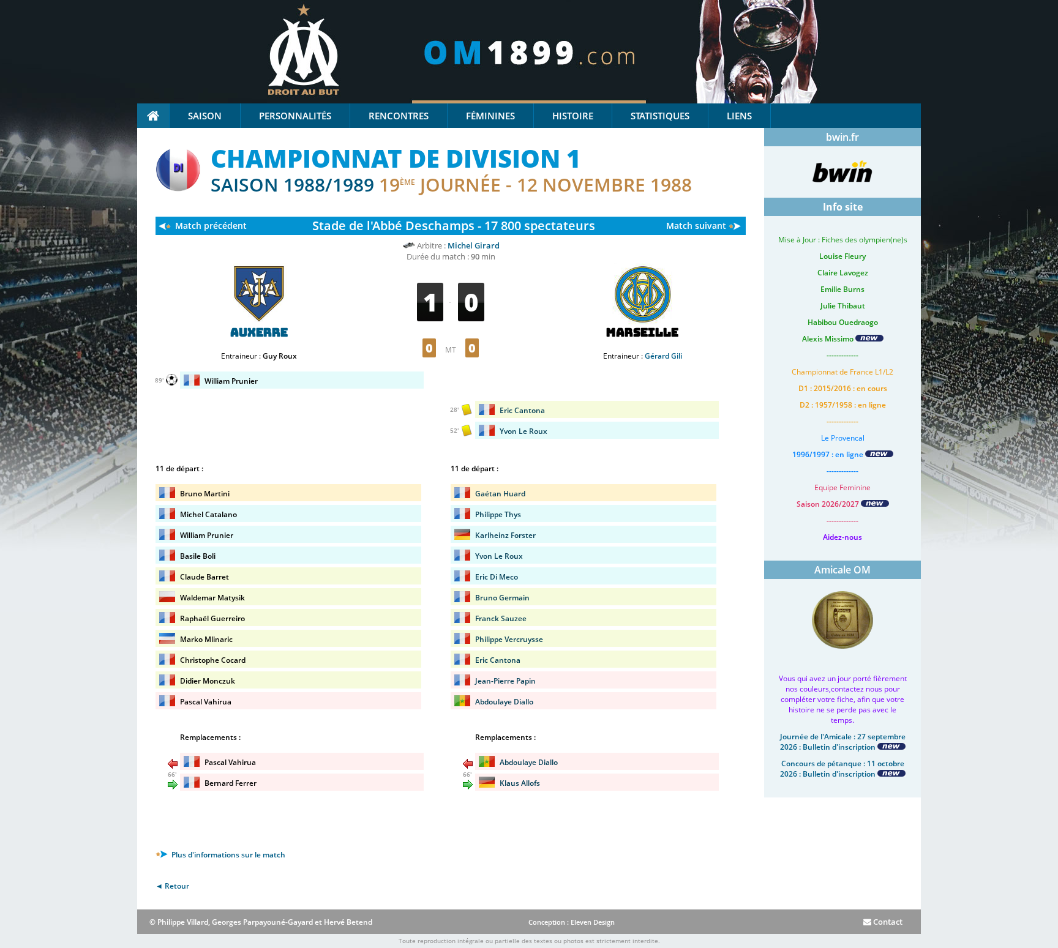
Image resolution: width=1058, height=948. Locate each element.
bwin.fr (842, 137)
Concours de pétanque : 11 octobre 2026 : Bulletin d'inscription (842, 768)
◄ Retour (172, 886)
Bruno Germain (502, 597)
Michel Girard (474, 245)
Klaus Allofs (520, 783)
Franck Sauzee (501, 618)
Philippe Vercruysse (509, 639)
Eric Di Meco (496, 577)
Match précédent (211, 225)
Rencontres (399, 116)
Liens (739, 116)
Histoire (572, 116)
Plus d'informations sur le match (227, 854)
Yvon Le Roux (523, 431)
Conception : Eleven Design (571, 922)
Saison (205, 116)
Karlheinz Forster (505, 535)
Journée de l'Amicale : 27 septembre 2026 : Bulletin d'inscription (843, 741)
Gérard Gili (663, 356)
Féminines (490, 116)
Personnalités (295, 116)
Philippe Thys (498, 514)
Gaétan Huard (500, 493)
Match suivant (696, 225)
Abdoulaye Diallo (504, 701)
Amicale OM (842, 570)
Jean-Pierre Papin (505, 681)
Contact (886, 921)
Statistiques (660, 116)
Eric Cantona (522, 410)
